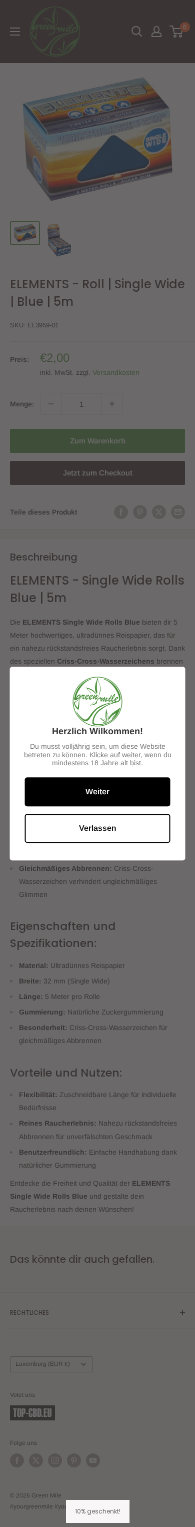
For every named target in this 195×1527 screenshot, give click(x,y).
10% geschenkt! (97, 1511)
